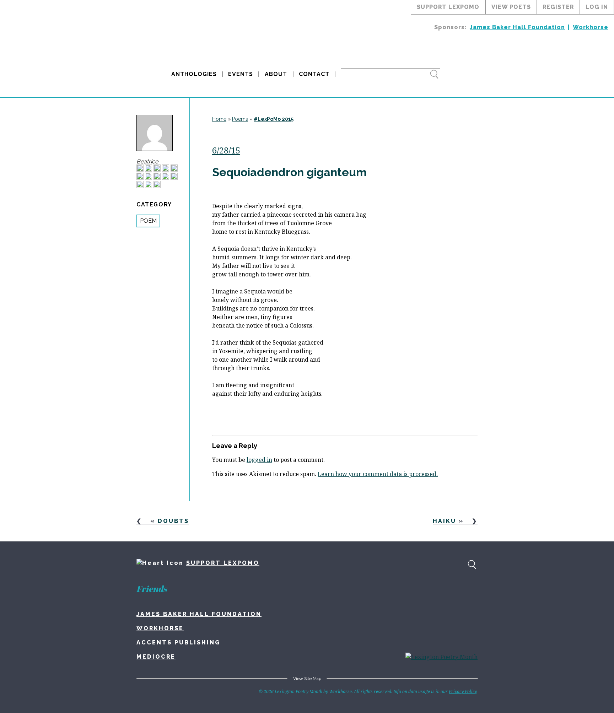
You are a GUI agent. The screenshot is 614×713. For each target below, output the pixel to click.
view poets (511, 7)
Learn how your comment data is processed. (378, 474)
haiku (444, 521)
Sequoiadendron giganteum (289, 172)
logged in (259, 460)
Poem (148, 220)
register (558, 7)
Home (219, 119)
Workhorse (590, 27)
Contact (314, 74)
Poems (240, 119)
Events (240, 74)
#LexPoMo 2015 (273, 119)
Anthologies (194, 74)
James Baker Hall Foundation (517, 27)
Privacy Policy (462, 691)
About (276, 74)
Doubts (173, 521)
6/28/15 (226, 150)
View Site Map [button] (307, 678)
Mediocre (156, 656)
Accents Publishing (178, 642)
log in (597, 7)
